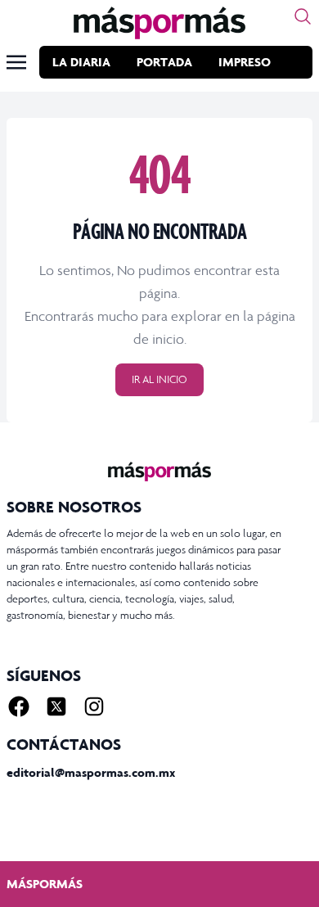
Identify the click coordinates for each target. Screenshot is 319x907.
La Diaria (81, 62)
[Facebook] (19, 706)
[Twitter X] (56, 706)
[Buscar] (302, 16)
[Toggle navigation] (16, 62)
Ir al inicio (159, 379)
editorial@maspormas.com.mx (91, 772)
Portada (164, 62)
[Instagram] (94, 706)
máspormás (45, 883)
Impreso (244, 62)
